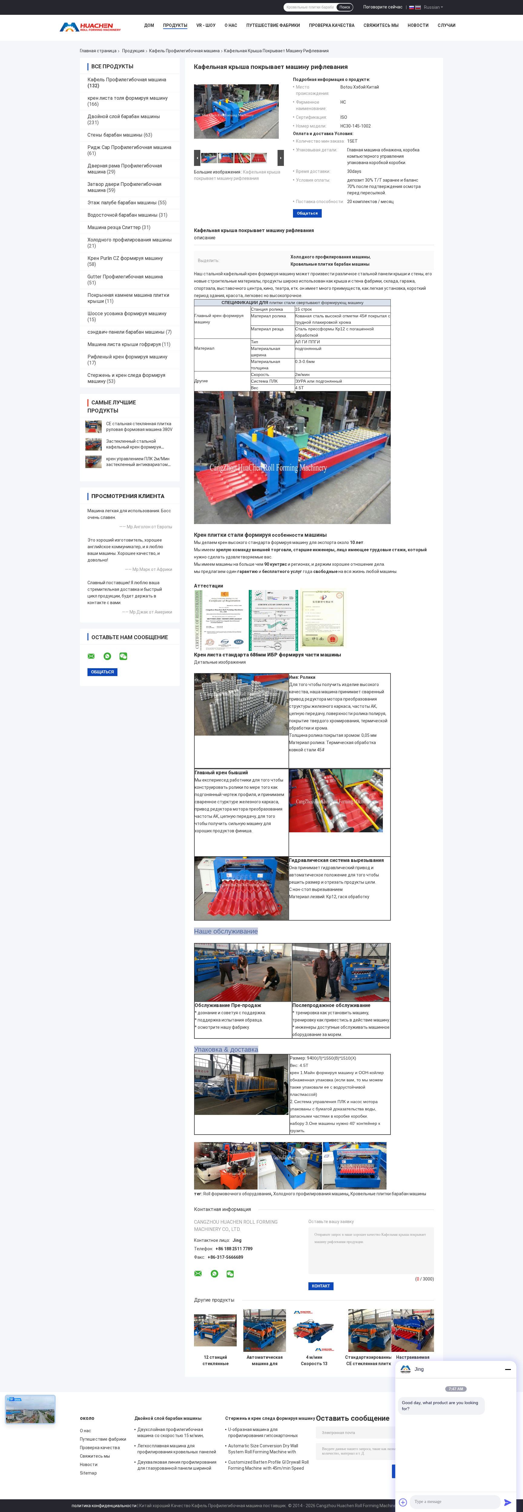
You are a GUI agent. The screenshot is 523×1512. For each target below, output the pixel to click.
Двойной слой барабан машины (123, 116)
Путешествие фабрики (273, 25)
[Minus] (507, 1369)
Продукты (175, 25)
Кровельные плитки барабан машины (388, 1193)
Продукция (133, 50)
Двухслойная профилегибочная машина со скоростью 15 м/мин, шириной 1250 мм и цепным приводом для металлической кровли (176, 1433)
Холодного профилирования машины (129, 240)
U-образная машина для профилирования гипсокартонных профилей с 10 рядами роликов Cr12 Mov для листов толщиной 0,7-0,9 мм (266, 1433)
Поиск (345, 7)
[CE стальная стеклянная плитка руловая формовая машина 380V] (93, 426)
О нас (231, 25)
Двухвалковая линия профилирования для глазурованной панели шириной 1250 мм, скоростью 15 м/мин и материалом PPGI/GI (176, 1466)
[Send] (508, 1502)
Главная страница (98, 50)
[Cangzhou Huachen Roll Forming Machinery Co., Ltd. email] (95, 656)
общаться (307, 213)
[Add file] (403, 1502)
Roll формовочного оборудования (237, 1193)
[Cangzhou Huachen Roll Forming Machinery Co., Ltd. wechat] (127, 656)
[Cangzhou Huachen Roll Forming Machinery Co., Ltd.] (91, 27)
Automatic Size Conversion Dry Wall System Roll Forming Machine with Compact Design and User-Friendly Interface (263, 1449)
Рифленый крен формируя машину (127, 357)
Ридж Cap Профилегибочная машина (129, 147)
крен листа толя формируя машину (127, 98)
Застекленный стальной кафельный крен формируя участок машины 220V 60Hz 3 (135, 447)
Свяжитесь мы (381, 25)
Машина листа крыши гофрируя (124, 344)
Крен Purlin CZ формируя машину (125, 258)
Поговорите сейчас (383, 7)
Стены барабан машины (115, 135)
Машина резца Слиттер (114, 227)
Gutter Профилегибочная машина (125, 277)
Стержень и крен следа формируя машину (270, 1418)
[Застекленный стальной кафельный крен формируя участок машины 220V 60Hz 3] (93, 444)
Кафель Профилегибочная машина (184, 50)
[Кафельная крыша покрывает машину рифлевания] (236, 112)
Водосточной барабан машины (122, 215)
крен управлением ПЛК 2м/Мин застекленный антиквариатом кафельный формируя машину (137, 464)
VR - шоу (205, 25)
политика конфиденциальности (104, 1505)
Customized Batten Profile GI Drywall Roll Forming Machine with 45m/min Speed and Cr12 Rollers (268, 1466)
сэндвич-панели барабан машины (126, 332)
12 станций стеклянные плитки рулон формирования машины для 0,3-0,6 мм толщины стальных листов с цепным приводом (215, 1360)
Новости (418, 25)
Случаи (447, 25)
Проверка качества (331, 25)
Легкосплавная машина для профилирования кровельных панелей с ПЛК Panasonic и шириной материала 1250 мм (177, 1449)
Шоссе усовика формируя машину (126, 313)
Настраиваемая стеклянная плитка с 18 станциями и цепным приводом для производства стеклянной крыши (412, 1360)
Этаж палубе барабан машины (122, 203)
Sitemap (88, 1473)
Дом (149, 25)
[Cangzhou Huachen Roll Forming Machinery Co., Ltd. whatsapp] (111, 656)
